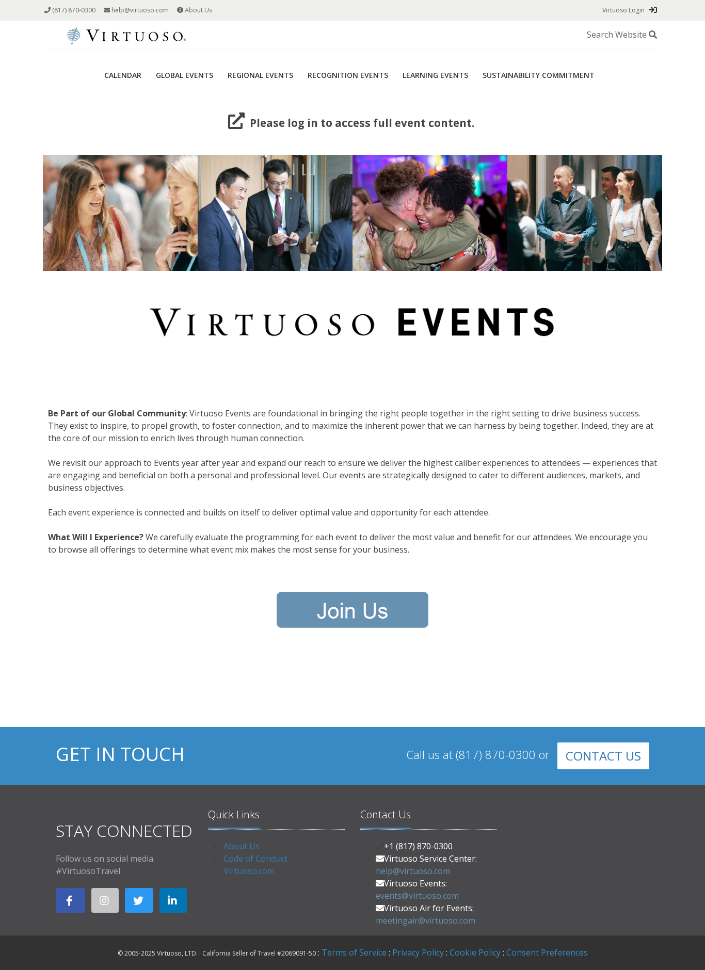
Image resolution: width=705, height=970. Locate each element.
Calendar (122, 75)
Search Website (618, 34)
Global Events (184, 75)
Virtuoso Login (623, 10)
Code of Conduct (255, 858)
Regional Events (260, 75)
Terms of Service (354, 952)
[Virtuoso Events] (126, 34)
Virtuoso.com (249, 871)
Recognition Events (348, 75)
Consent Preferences (547, 952)
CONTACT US (603, 755)
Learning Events (435, 75)
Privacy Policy (418, 952)
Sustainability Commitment (539, 75)
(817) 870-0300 (73, 10)
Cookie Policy (475, 952)
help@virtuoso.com (139, 10)
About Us (197, 10)
